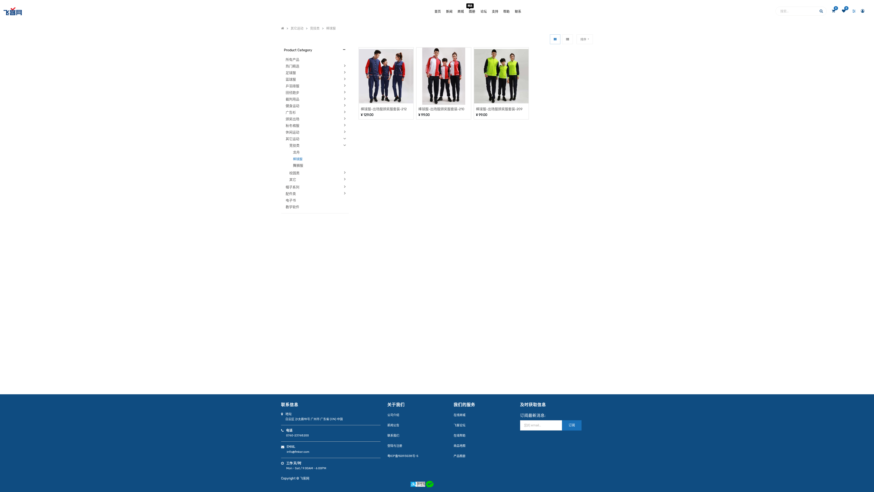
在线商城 (459, 415)
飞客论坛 (459, 425)
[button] (585, 39)
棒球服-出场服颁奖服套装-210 (441, 109)
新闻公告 (393, 425)
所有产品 (292, 60)
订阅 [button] (572, 425)
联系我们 (393, 435)
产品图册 (459, 456)
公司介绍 (393, 415)
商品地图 (459, 445)
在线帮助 (459, 435)
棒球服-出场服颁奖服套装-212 (384, 109)
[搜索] (821, 12)
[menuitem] (437, 11)
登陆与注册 (394, 445)
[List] (567, 39)
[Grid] (555, 39)
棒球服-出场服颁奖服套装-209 (499, 109)
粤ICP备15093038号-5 (402, 456)
